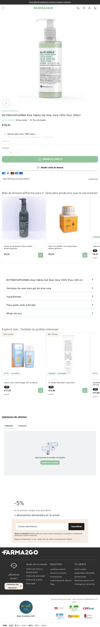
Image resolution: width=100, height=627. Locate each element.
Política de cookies (34, 580)
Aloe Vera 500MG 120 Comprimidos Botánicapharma (62, 247)
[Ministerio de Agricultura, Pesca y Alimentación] (73, 616)
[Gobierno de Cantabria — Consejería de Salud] (88, 616)
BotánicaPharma (10, 111)
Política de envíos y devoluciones (34, 570)
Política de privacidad (35, 576)
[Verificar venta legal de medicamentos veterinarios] (59, 616)
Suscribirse (76, 526)
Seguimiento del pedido (84, 573)
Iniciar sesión (80, 569)
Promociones (56, 577)
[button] (78, 8)
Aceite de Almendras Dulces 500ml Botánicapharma (18, 247)
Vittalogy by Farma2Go (84, 584)
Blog (52, 584)
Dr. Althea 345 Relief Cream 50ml (61, 383)
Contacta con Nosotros (12, 586)
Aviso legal (31, 583)
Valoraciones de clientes (60, 580)
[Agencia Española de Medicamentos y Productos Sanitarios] (59, 608)
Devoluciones (80, 577)
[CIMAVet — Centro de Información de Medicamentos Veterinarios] (88, 608)
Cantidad (5, 148)
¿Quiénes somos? (58, 569)
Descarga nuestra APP (84, 580)
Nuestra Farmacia (58, 573)
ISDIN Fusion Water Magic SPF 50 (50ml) (20, 383)
